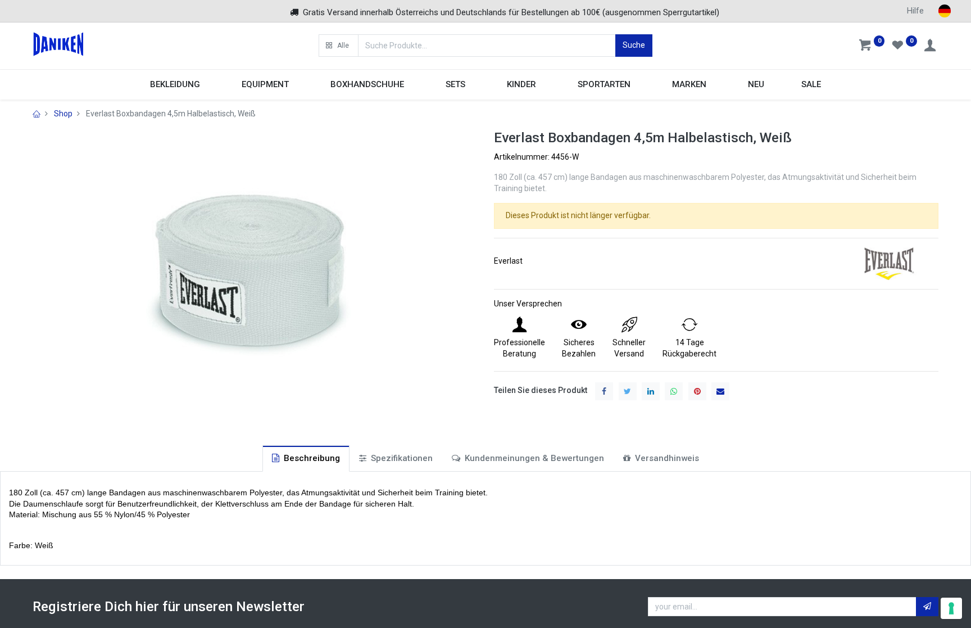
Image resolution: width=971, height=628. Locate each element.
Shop (63, 113)
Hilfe (915, 11)
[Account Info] (931, 47)
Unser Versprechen (528, 303)
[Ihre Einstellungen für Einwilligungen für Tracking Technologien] (951, 608)
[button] (338, 45)
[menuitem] (756, 85)
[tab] (306, 458)
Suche (634, 44)
